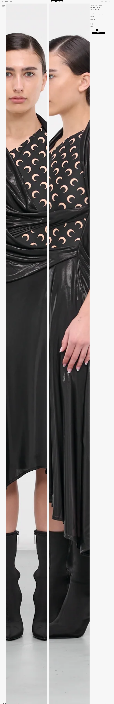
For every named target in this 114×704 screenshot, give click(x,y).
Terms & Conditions (10, 703)
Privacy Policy (17, 703)
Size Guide (92, 26)
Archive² (101, 1)
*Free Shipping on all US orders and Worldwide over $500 (56, 703)
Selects (110, 1)
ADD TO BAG (98, 32)
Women (6, 1)
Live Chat (110, 703)
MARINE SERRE (93, 4)
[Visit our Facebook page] (1, 703)
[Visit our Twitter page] (3, 703)
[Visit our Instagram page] (5, 703)
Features (32, 703)
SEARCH (11, 1)
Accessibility (22, 703)
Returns (28, 703)
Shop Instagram (104, 703)
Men (2, 1)
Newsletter (94, 703)
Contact (99, 703)
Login (106, 1)
